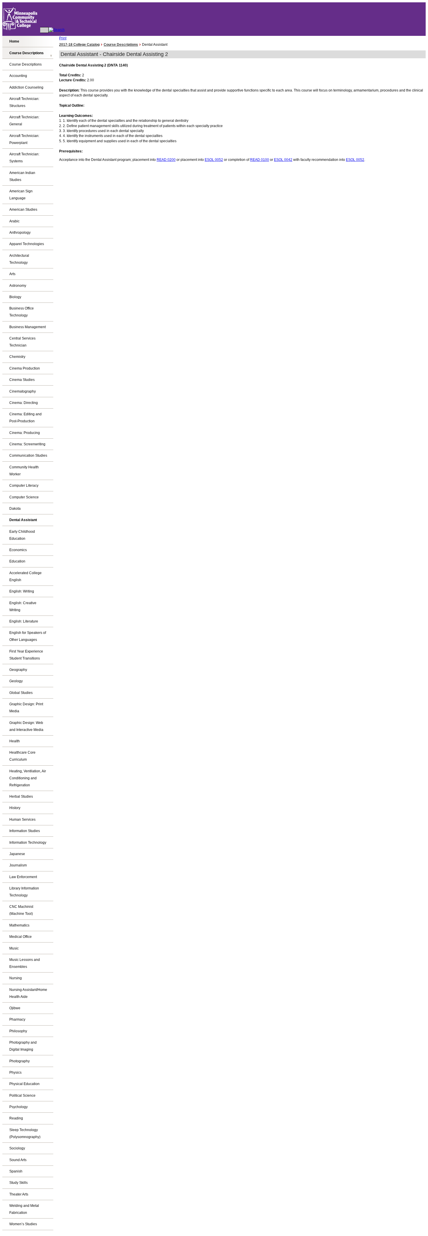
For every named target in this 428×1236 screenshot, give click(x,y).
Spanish (15, 1171)
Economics (18, 550)
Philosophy (18, 1031)
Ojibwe (14, 1008)
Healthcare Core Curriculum (22, 756)
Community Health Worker (24, 470)
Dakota (15, 509)
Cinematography (22, 391)
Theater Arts (18, 1194)
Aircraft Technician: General (24, 120)
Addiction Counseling (26, 87)
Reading (16, 1118)
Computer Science (24, 497)
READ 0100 (259, 160)
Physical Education (24, 1084)
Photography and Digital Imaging (23, 1046)
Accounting (18, 76)
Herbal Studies (21, 796)
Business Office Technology (21, 311)
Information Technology (27, 843)
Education (17, 561)
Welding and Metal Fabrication (24, 1209)
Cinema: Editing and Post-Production (25, 417)
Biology (15, 297)
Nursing (15, 978)
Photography (19, 1061)
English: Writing (21, 591)
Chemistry (17, 357)
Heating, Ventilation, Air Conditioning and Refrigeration (27, 778)
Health (14, 741)
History (14, 808)
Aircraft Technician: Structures (24, 102)
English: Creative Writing (22, 606)
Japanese (17, 854)
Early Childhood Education (22, 535)
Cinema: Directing (23, 403)
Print (62, 38)
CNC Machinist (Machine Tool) (21, 910)
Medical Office (20, 937)
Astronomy (17, 286)
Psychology (18, 1107)
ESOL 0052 (214, 160)
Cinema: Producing (24, 433)
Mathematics (19, 925)
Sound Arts (17, 1160)
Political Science (22, 1095)
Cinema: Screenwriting (27, 444)
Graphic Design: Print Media (26, 707)
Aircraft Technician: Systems (24, 157)
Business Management (27, 327)
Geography (18, 670)
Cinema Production (24, 368)
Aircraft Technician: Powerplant (24, 139)
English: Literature (23, 621)
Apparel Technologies (26, 244)
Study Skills (18, 1183)
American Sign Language (21, 194)
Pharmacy (17, 1019)
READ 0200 (166, 160)
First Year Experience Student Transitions (26, 654)
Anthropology (20, 233)
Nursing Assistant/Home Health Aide (28, 993)
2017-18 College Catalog (79, 45)
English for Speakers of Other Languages (27, 636)
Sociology (17, 1148)
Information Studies (24, 831)
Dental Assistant (23, 520)
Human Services (22, 819)
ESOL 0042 (283, 160)
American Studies (23, 210)
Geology (16, 681)
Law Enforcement (23, 877)
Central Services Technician (22, 341)
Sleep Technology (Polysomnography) (24, 1133)
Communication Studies (28, 455)
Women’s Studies (23, 1224)
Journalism (18, 865)
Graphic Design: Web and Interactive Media (26, 726)
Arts (12, 274)
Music (14, 948)
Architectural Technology (19, 259)
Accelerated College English (25, 576)
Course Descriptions (26, 53)
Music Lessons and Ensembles (24, 963)
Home (14, 41)
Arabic (14, 221)
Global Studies (21, 693)
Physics (15, 1072)
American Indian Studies (22, 176)
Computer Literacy (23, 486)
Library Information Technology (24, 891)
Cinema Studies (22, 380)
